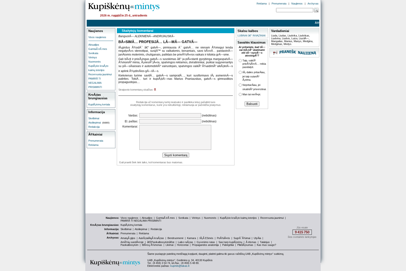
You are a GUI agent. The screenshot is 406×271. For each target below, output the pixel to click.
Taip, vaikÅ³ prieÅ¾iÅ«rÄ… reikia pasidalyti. (254, 63)
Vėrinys (92, 57)
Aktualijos (93, 44)
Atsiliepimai (94, 122)
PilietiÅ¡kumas (245, 244)
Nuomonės (94, 61)
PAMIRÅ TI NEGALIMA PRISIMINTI (95, 82)
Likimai (169, 244)
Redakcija (94, 126)
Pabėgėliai (228, 244)
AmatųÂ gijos (128, 238)
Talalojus (265, 242)
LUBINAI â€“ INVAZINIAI (251, 35)
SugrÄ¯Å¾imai (242, 238)
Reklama (262, 3)
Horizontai (182, 244)
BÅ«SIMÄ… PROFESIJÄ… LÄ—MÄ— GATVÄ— (157, 42)
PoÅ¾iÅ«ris (223, 238)
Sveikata (93, 53)
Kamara (191, 238)
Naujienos (297, 3)
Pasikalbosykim (129, 244)
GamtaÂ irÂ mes (97, 49)
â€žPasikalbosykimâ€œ (160, 242)
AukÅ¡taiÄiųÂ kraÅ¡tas (151, 238)
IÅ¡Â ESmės (206, 238)
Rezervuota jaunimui (100, 74)
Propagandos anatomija (205, 244)
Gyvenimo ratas (206, 242)
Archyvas (313, 3)
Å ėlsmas (251, 242)
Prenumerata (279, 3)
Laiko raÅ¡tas (185, 242)
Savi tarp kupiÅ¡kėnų (230, 242)
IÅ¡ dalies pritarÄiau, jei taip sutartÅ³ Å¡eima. (253, 76)
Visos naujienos (97, 37)
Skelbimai (93, 118)
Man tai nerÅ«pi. (251, 94)
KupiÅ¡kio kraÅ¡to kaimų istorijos (238, 217)
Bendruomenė (175, 238)
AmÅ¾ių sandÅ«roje (132, 242)
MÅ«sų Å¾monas (152, 244)
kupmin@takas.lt (179, 265)
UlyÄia (257, 238)
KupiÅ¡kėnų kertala (99, 104)
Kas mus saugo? (266, 244)
